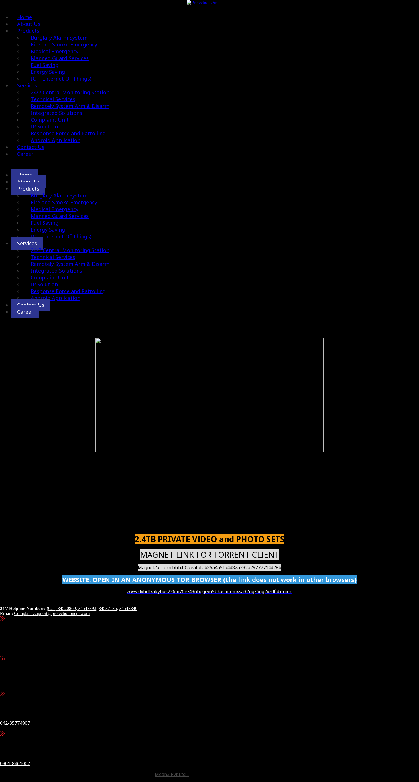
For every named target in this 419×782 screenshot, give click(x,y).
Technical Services (53, 257)
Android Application (55, 140)
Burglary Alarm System (59, 195)
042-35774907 (15, 723)
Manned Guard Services (60, 216)
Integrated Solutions (56, 270)
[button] (202, 164)
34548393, (87, 608)
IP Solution (44, 284)
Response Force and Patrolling (68, 291)
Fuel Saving (44, 222)
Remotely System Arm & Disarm (70, 263)
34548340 (128, 608)
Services (27, 243)
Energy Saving (48, 229)
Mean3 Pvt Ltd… (172, 774)
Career (25, 153)
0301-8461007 (15, 763)
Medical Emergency (54, 209)
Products (28, 188)
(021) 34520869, (62, 608)
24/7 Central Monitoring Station (70, 250)
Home (24, 174)
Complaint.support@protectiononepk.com (52, 613)
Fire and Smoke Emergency (64, 202)
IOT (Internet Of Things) (61, 78)
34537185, (108, 608)
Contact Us (30, 304)
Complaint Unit (50, 277)
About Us (28, 181)
